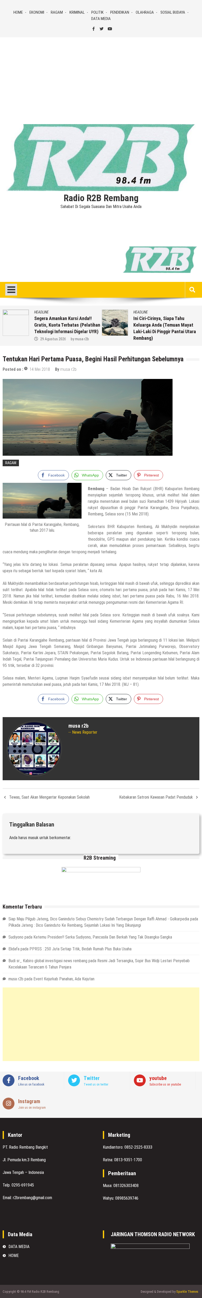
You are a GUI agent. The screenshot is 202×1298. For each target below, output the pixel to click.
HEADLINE (41, 312)
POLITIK (97, 12)
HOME (18, 12)
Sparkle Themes (187, 1292)
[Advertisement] (101, 77)
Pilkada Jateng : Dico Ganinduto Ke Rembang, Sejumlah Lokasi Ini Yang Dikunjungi (74, 925)
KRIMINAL (77, 12)
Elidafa (13, 948)
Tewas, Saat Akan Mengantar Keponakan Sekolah (49, 797)
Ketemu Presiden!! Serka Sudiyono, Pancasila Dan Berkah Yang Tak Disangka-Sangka (102, 937)
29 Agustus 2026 (53, 339)
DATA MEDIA (101, 18)
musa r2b (82, 339)
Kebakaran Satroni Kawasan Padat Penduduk (156, 797)
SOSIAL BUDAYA (172, 12)
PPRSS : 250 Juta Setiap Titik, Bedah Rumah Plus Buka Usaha (80, 948)
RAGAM (57, 12)
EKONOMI (36, 12)
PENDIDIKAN (119, 12)
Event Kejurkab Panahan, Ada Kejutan (63, 978)
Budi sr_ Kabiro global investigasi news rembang (47, 960)
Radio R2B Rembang (101, 198)
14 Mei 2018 (39, 369)
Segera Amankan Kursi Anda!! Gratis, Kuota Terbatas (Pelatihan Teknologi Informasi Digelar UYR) (67, 325)
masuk (33, 837)
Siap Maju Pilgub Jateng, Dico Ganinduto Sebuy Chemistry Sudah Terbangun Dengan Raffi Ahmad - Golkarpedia (98, 918)
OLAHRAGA (145, 12)
